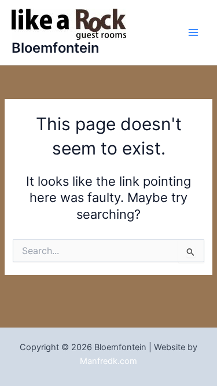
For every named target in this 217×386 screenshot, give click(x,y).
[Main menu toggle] (193, 32)
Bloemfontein (55, 47)
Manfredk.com (108, 361)
